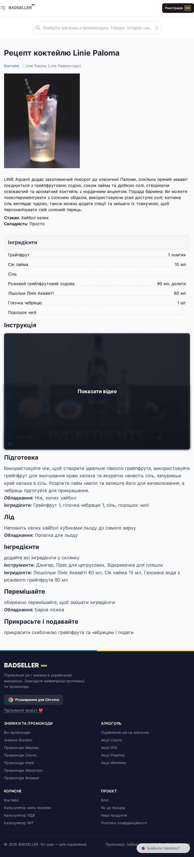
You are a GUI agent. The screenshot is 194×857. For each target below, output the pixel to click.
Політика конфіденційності (124, 823)
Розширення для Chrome (37, 699)
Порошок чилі (22, 312)
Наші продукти (114, 815)
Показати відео (97, 391)
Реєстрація (177, 8)
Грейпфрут (19, 254)
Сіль (12, 273)
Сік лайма (18, 264)
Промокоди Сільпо (20, 755)
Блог (105, 800)
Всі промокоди (17, 732)
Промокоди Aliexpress (23, 770)
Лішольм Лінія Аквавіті (31, 293)
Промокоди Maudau (21, 747)
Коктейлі (13, 66)
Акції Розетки (113, 755)
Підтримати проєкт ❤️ (23, 710)
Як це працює (113, 807)
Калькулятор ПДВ (19, 815)
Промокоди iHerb (19, 763)
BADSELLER (21, 665)
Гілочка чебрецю (25, 302)
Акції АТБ (109, 747)
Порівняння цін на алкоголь (125, 732)
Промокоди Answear (21, 778)
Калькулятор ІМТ (19, 823)
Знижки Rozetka (18, 740)
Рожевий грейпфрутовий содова (41, 283)
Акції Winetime (113, 763)
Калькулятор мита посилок (27, 807)
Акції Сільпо (111, 740)
